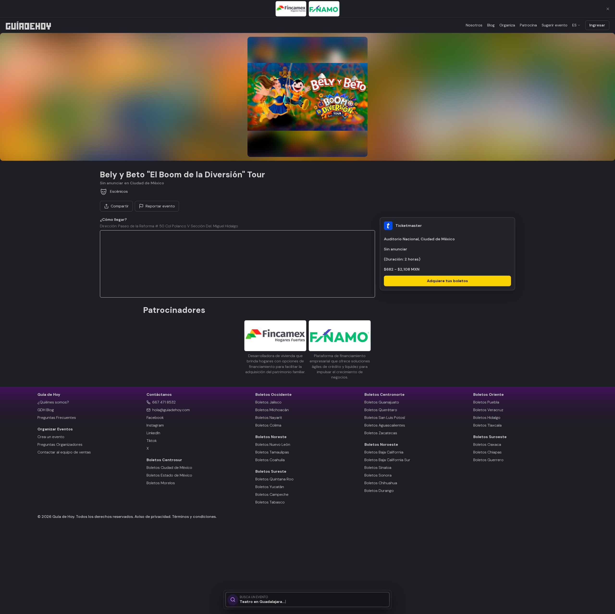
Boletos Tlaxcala (487, 425)
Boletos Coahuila (270, 459)
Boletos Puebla (486, 402)
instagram (155, 425)
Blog (491, 25)
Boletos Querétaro (380, 409)
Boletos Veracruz (488, 409)
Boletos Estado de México (169, 475)
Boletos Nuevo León (272, 444)
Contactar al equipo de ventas (64, 452)
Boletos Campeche (272, 494)
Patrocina (528, 25)
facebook (155, 417)
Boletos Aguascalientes (384, 425)
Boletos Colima (268, 425)
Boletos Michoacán (272, 409)
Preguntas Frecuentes (56, 417)
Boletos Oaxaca (487, 444)
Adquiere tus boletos (447, 280)
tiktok (152, 440)
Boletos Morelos (161, 482)
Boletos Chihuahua (380, 482)
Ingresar (597, 25)
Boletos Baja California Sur (387, 459)
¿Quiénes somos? (53, 402)
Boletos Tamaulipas (272, 452)
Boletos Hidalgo (486, 417)
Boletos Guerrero (488, 459)
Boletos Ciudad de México (169, 467)
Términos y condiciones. (193, 516)
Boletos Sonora (378, 475)
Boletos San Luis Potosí (384, 417)
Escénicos (119, 191)
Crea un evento (50, 436)
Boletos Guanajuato (381, 402)
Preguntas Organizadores (59, 444)
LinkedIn (153, 432)
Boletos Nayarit (268, 417)
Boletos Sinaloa (377, 467)
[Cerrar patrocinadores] (607, 9)
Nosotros (474, 25)
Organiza (507, 25)
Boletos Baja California (383, 452)
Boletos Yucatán (269, 486)
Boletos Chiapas (487, 452)
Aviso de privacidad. (153, 516)
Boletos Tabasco (270, 502)
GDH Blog (45, 409)
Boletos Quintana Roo (274, 479)
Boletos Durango (379, 490)
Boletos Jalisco (268, 402)
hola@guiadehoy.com (171, 409)
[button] (307, 97)
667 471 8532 (164, 402)
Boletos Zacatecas (380, 432)
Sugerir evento (554, 25)
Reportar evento (160, 206)
